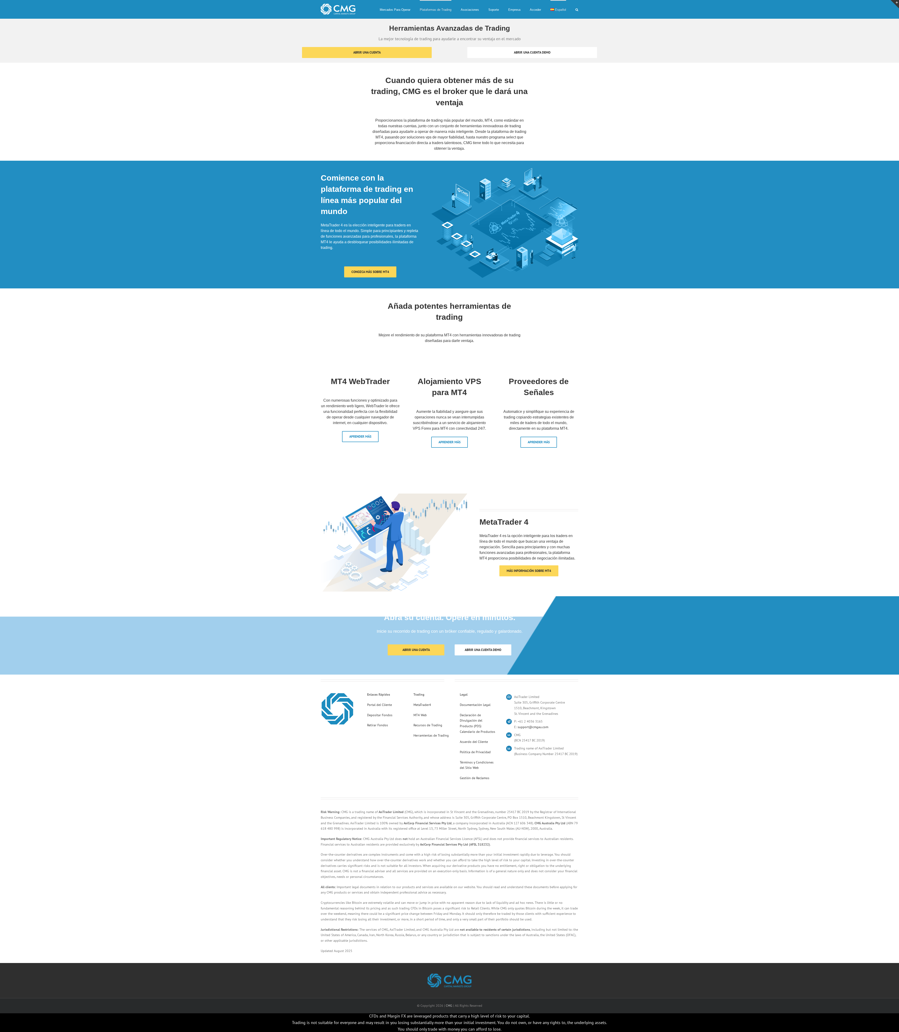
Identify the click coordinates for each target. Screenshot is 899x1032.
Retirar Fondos (377, 725)
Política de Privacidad (475, 752)
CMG (449, 1005)
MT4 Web (420, 715)
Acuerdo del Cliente (474, 742)
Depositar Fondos (379, 715)
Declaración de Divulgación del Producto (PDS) (471, 720)
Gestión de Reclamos (474, 778)
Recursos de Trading (427, 725)
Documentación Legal (475, 705)
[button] (576, 9)
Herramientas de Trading (431, 735)
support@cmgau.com (533, 727)
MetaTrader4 (422, 705)
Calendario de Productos (477, 732)
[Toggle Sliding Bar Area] (895, 4)
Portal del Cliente (379, 705)
